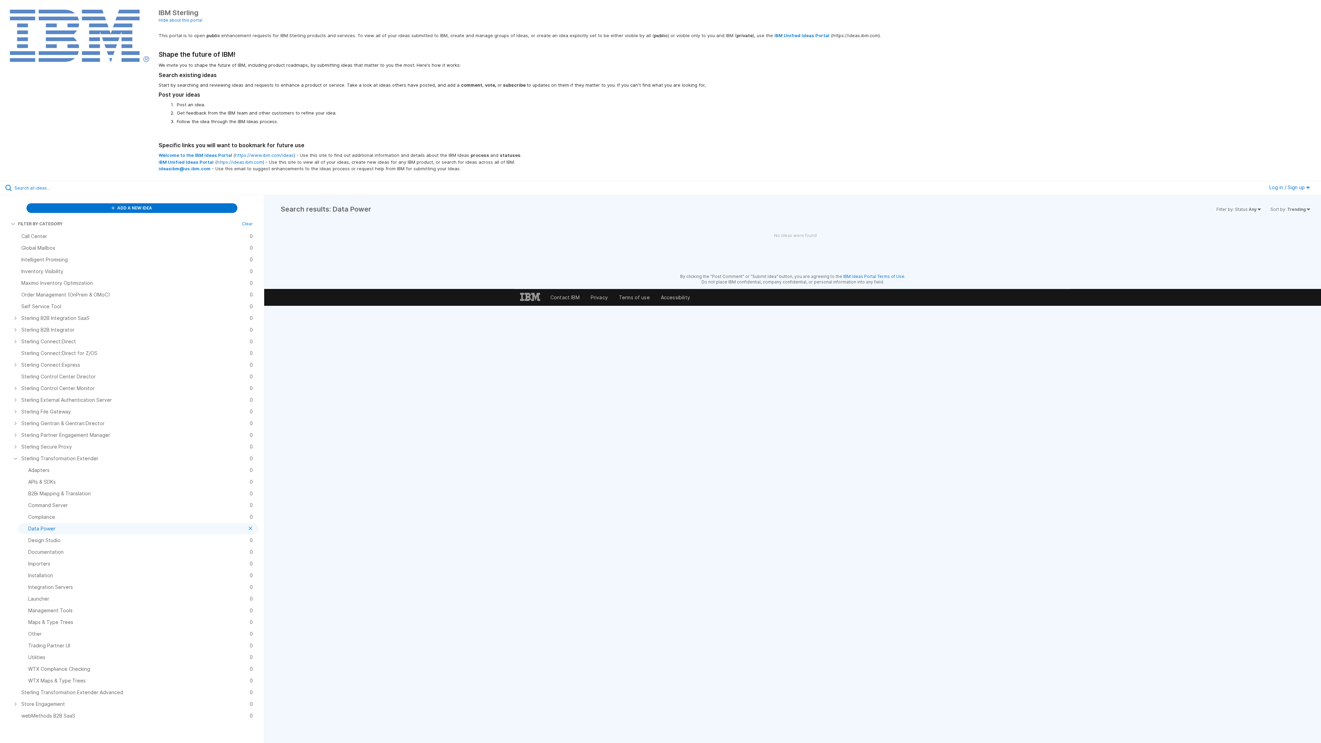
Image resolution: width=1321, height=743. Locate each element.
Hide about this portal (180, 20)
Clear (247, 223)
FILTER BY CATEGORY (40, 223)
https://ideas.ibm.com (240, 162)
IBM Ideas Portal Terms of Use (873, 276)
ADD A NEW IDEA (134, 208)
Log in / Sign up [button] (1287, 187)
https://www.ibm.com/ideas (264, 155)
